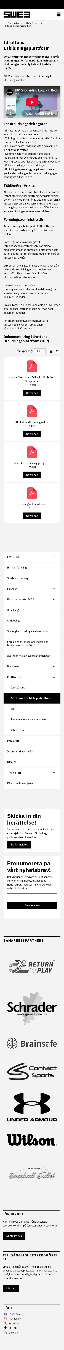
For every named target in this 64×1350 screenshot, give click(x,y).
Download (32, 393)
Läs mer (10, 1288)
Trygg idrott (14, 772)
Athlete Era (17, 730)
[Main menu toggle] (59, 14)
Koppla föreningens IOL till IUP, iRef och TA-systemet (32, 379)
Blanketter (13, 666)
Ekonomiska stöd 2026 (20, 599)
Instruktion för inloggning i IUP (32, 463)
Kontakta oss (14, 1235)
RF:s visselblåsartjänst (20, 783)
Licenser (12, 588)
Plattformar (14, 677)
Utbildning (13, 610)
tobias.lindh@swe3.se (19, 328)
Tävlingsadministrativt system (28, 719)
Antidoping (13, 620)
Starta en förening (17, 578)
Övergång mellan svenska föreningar (28, 655)
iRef (13, 708)
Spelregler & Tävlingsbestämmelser (28, 631)
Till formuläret (19, 844)
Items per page (24, 351)
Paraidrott (13, 741)
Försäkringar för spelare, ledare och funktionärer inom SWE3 (27, 643)
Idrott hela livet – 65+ (20, 751)
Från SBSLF (14, 557)
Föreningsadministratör (32, 504)
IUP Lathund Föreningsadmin (32, 422)
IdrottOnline (18, 687)
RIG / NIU (12, 762)
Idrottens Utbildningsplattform (31, 698)
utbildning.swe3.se (14, 80)
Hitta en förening (17, 567)
